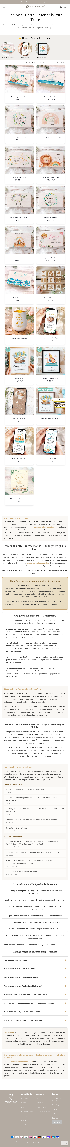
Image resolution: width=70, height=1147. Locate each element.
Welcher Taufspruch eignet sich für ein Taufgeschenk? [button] (26, 995)
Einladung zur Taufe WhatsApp (50, 338)
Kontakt (23, 1124)
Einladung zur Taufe (19, 418)
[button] (4, 7)
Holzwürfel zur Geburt (51, 298)
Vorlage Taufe (19, 378)
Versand (29, 1142)
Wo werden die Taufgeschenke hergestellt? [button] (22, 1012)
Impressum (40, 1103)
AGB (37, 1098)
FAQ (53, 1113)
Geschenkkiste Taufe (50, 97)
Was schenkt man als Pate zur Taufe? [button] (19, 969)
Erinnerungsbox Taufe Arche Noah (19, 257)
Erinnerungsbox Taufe (19, 177)
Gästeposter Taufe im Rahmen (50, 418)
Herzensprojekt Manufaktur (19, 1141)
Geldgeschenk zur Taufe (50, 378)
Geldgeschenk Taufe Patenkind (19, 499)
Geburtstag (24, 1098)
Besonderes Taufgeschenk (51, 217)
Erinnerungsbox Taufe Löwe (50, 177)
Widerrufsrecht (41, 1107)
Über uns (23, 1120)
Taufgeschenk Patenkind (19, 338)
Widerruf (57, 1122)
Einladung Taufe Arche (19, 458)
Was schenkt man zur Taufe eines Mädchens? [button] (23, 986)
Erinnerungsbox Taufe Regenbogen (51, 137)
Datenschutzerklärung (43, 1111)
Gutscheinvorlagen (27, 1111)
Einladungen (25, 1116)
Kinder (23, 1107)
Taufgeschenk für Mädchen (50, 257)
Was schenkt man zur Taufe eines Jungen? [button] (22, 977)
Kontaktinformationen (39, 1142)
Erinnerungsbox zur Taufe (19, 97)
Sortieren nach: (30, 62)
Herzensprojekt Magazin (57, 1099)
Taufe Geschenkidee (19, 298)
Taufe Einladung (51, 458)
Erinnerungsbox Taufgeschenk (19, 217)
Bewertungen (56, 1105)
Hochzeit (23, 1103)
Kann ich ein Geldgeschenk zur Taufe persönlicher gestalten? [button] (29, 1003)
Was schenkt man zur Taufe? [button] (16, 960)
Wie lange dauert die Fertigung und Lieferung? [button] (23, 1020)
